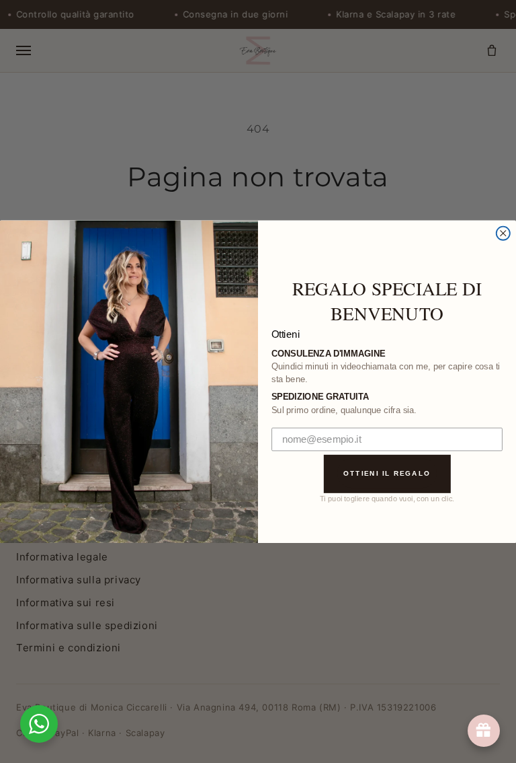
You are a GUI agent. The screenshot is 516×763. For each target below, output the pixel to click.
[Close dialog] (503, 233)
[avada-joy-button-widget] (484, 731)
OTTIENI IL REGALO (387, 472)
